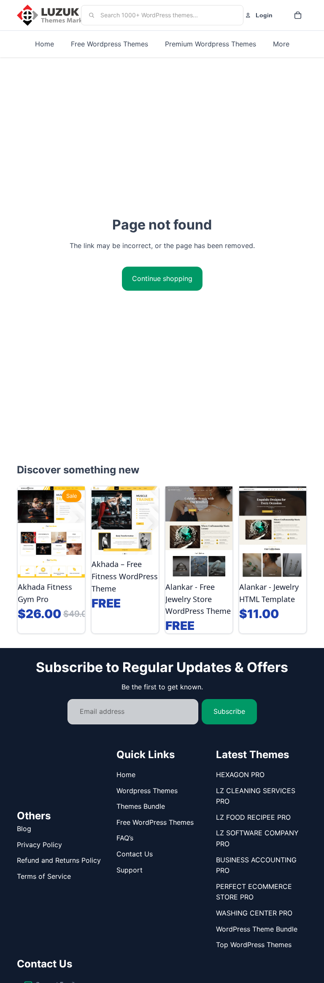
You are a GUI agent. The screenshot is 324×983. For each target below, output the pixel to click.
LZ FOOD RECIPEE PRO (253, 817)
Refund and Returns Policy (59, 860)
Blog (24, 828)
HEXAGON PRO (240, 774)
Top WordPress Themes (254, 944)
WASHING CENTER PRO (254, 913)
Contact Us (134, 854)
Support (129, 870)
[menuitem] (281, 44)
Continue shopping (162, 278)
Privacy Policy (39, 844)
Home (125, 774)
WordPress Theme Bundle (256, 929)
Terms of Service (44, 876)
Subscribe (229, 711)
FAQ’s (124, 838)
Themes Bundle (140, 806)
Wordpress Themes (147, 790)
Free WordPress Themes (155, 822)
